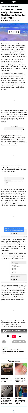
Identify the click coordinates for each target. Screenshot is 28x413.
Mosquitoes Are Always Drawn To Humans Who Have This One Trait (20, 379)
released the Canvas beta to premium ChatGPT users (12, 45)
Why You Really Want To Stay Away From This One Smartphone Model (6, 401)
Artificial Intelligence (13, 6)
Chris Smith (5, 20)
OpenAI (23, 55)
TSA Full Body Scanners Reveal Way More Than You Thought (20, 401)
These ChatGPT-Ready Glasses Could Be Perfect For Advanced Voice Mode (14, 351)
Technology (4, 6)
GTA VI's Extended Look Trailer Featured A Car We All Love (6, 379)
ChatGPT (7, 57)
